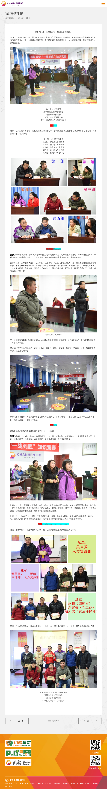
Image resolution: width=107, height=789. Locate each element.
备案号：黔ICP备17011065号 (81, 783)
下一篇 (86, 721)
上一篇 (20, 721)
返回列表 (55, 721)
